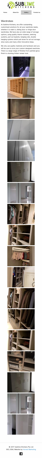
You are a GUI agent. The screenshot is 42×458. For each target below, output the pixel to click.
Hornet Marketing (29, 449)
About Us (16, 12)
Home (5, 12)
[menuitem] (5, 12)
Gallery (26, 12)
